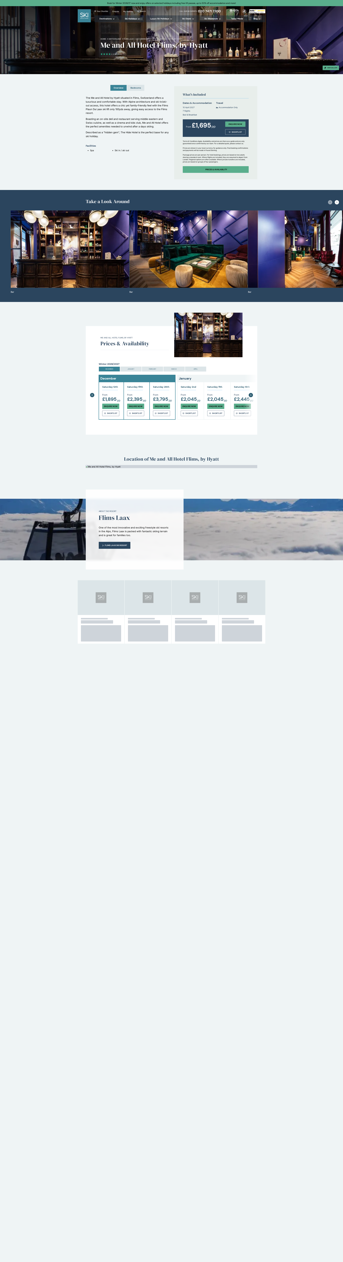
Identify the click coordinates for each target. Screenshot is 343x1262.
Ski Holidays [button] (131, 18)
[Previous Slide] (92, 388)
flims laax (129, 39)
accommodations (145, 39)
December (109, 369)
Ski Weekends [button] (211, 18)
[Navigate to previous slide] (330, 202)
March (174, 369)
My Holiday (128, 11)
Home (103, 39)
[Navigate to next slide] (337, 202)
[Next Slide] (250, 388)
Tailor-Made (237, 18)
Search (143, 11)
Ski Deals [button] (186, 18)
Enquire (115, 11)
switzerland (115, 39)
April (196, 369)
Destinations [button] (105, 18)
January (131, 369)
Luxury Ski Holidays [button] (159, 18)
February (152, 369)
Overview (118, 87)
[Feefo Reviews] (257, 11)
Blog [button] (255, 18)
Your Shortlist (102, 11)
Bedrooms (136, 87)
